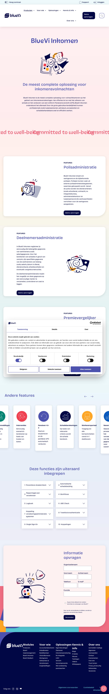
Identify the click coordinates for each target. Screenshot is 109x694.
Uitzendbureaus (44, 655)
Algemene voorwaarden (68, 687)
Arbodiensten (43, 650)
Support (85, 2)
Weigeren (23, 369)
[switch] (42, 360)
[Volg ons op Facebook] (13, 688)
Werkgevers (43, 658)
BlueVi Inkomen (28, 655)
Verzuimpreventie (62, 663)
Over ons (70, 21)
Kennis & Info (68, 10)
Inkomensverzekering (63, 653)
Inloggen (100, 2)
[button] (37, 485)
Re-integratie (60, 655)
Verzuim (58, 661)
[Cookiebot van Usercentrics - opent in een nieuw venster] (91, 323)
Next (92, 396)
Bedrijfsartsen (44, 653)
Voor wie (40, 10)
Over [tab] (86, 329)
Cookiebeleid (88, 687)
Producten (28, 10)
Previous (85, 396)
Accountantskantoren (46, 648)
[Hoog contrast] (6, 2)
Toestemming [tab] (22, 329)
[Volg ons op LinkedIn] (17, 688)
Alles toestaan (85, 369)
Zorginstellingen (44, 666)
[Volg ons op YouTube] (21, 688)
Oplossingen (53, 10)
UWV (57, 658)
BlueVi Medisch (28, 658)
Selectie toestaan (54, 369)
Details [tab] (54, 329)
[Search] (101, 15)
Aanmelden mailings (95, 648)
